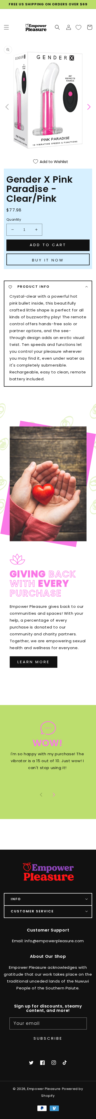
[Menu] (6, 27)
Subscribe (48, 1038)
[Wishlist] (78, 27)
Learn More (33, 661)
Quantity (13, 219)
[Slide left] (7, 106)
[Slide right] (53, 795)
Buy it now (48, 260)
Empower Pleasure (44, 1089)
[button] (57, 27)
